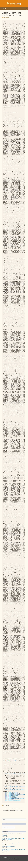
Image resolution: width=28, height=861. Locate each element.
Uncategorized (6, 805)
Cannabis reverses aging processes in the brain (12, 843)
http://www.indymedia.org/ (11, 792)
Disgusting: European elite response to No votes (13, 810)
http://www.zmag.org (10, 799)
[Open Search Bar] (26, 9)
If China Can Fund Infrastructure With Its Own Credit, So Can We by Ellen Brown (14, 839)
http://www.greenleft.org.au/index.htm (15, 794)
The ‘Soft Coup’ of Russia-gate (8, 846)
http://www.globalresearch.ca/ (12, 793)
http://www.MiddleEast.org (11, 795)
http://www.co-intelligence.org (13, 800)
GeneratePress (16, 858)
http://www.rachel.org (10, 796)
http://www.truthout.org (11, 797)
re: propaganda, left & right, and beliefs (11, 808)
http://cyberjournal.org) (10, 760)
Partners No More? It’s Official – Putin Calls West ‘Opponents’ (12, 834)
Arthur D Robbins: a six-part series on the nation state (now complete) (13, 850)
